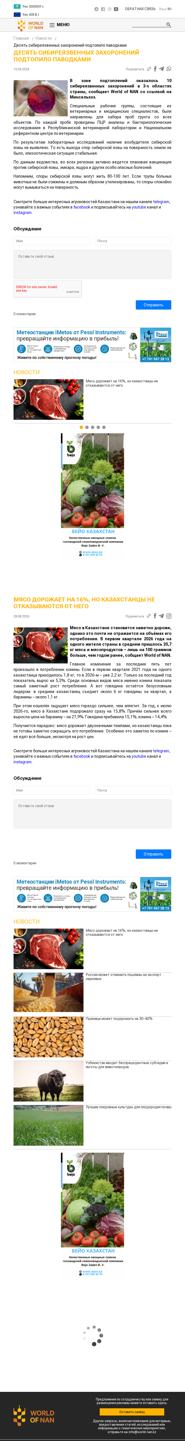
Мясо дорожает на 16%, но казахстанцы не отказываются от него (122, 932)
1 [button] (81, 427)
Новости (44, 38)
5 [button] (104, 427)
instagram (23, 212)
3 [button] (93, 427)
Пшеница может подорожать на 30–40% (119, 1019)
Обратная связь (140, 9)
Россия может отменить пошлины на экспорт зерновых (123, 383)
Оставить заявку (132, 1412)
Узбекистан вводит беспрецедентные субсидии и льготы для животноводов (127, 1065)
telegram (161, 201)
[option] (41, 6)
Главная (21, 38)
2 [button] (87, 427)
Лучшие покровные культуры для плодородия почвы (128, 1107)
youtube (139, 207)
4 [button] (98, 427)
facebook (82, 207)
